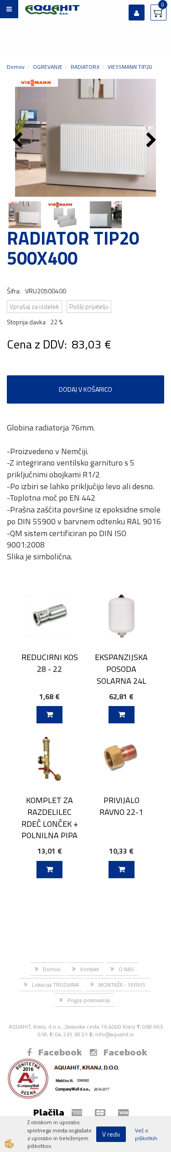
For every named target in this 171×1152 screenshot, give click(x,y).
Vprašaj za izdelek (34, 306)
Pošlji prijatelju (89, 306)
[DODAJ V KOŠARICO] (49, 714)
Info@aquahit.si (114, 1034)
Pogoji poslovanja (88, 1000)
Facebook (60, 1052)
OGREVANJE (47, 66)
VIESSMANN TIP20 (130, 66)
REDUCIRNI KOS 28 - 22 (49, 663)
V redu (111, 1134)
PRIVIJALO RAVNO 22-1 (121, 806)
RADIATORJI (85, 66)
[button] (152, 141)
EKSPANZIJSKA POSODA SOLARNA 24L (121, 668)
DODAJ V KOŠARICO (85, 389)
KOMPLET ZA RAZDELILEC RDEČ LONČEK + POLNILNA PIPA (49, 817)
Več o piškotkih (146, 1134)
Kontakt (89, 969)
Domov (16, 66)
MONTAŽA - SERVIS (121, 984)
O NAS (126, 969)
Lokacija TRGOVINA (55, 984)
